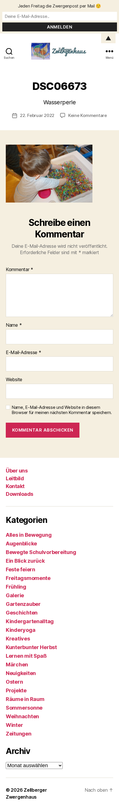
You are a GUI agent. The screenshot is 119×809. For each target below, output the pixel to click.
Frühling (16, 587)
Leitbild (15, 478)
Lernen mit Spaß (26, 656)
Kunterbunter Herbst (31, 647)
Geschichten (22, 613)
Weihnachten (22, 716)
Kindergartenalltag (30, 621)
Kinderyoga (20, 630)
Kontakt (15, 486)
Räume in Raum (25, 699)
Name (14, 325)
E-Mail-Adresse (23, 352)
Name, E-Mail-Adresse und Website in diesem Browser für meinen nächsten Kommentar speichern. (62, 410)
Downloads (19, 494)
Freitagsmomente (28, 578)
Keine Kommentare (87, 115)
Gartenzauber (23, 604)
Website (14, 379)
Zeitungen (18, 734)
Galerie (15, 595)
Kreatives (18, 639)
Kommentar (19, 269)
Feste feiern (20, 569)
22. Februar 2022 (37, 115)
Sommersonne (24, 708)
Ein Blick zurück (25, 561)
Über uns (16, 471)
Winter (14, 725)
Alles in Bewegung (28, 535)
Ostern (14, 682)
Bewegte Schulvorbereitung (41, 552)
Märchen (17, 664)
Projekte (16, 690)
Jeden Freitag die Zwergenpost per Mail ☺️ (59, 6)
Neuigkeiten (21, 673)
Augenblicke (21, 543)
